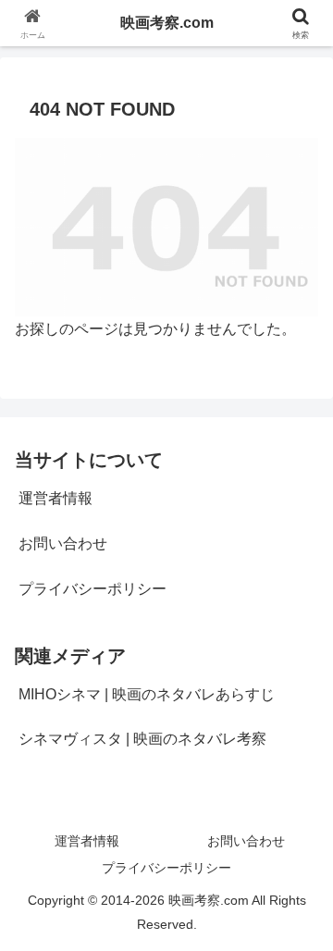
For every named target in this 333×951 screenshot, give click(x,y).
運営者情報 (55, 498)
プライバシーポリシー (92, 589)
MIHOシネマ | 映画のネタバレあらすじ (146, 694)
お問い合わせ (62, 543)
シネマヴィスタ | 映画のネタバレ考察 (142, 739)
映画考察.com (167, 23)
